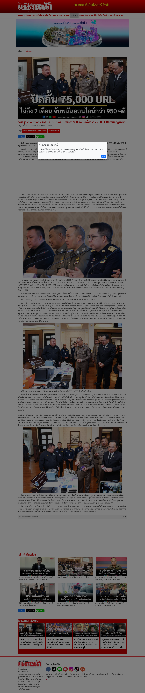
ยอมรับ (103, 156)
